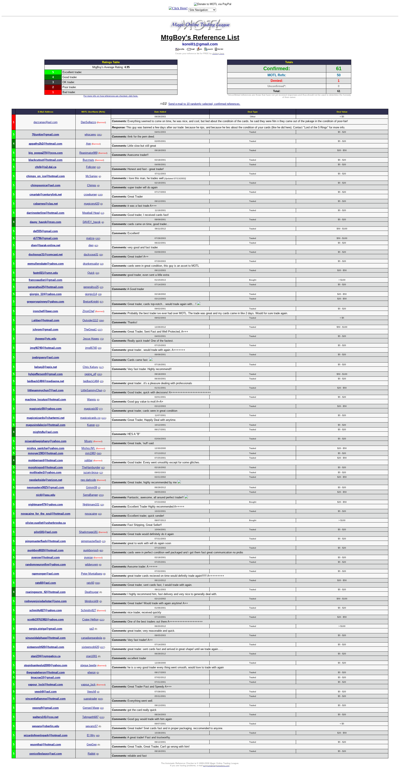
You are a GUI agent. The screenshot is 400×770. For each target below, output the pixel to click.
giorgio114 (91, 294)
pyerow (88, 557)
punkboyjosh (91, 550)
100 (100, 195)
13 (102, 213)
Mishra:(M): (88, 448)
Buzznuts (88, 159)
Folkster (91, 167)
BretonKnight (91, 301)
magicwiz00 (91, 408)
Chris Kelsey (90, 367)
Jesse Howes (91, 338)
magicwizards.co (90, 417)
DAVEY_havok (92, 222)
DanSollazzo (88, 122)
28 (100, 294)
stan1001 (91, 656)
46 (97, 735)
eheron (92, 672)
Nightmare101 (91, 504)
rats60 (90, 582)
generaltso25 (91, 287)
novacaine (91, 513)
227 (102, 647)
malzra (90, 238)
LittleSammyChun (91, 390)
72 (102, 339)
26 (99, 348)
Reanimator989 (88, 152)
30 (101, 255)
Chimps (91, 185)
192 (98, 238)
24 (97, 273)
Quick (91, 272)
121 (104, 418)
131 (102, 717)
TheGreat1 (90, 329)
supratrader (90, 698)
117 (101, 367)
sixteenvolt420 (90, 647)
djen (91, 245)
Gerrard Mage (91, 707)
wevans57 (92, 726)
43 (96, 245)
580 (99, 453)
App (88, 143)
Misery (88, 441)
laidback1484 (91, 381)
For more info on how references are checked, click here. (111, 96)
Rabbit (91, 753)
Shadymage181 (88, 532)
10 (98, 167)
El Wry (91, 735)
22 (102, 708)
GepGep (92, 744)
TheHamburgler (91, 467)
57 (101, 302)
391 (99, 135)
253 (101, 495)
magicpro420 (91, 203)
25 (101, 381)
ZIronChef (88, 311)
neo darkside (88, 479)
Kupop (91, 424)
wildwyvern (91, 564)
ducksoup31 (91, 254)
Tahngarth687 (90, 717)
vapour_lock (88, 684)
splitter (88, 460)
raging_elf (90, 374)
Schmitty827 (88, 610)
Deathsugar (92, 592)
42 (103, 467)
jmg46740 (91, 347)
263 (99, 374)
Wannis (91, 399)
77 (101, 409)
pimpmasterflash (91, 541)
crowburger (90, 194)
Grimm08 (91, 487)
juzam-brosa (91, 472)
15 (101, 287)
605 (100, 699)
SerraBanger (90, 494)
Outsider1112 (90, 320)
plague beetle (88, 665)
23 (97, 425)
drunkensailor (91, 263)
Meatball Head (91, 212)
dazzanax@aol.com (46, 122)
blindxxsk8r (92, 601)
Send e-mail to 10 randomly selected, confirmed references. (204, 103)
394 (101, 320)
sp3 (91, 628)
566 (97, 583)
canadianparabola (91, 637)
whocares (90, 134)
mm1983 (90, 453)
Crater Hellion (90, 619)
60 (101, 550)
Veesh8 (91, 691)
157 (100, 330)
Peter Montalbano (91, 573)
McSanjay (92, 176)
